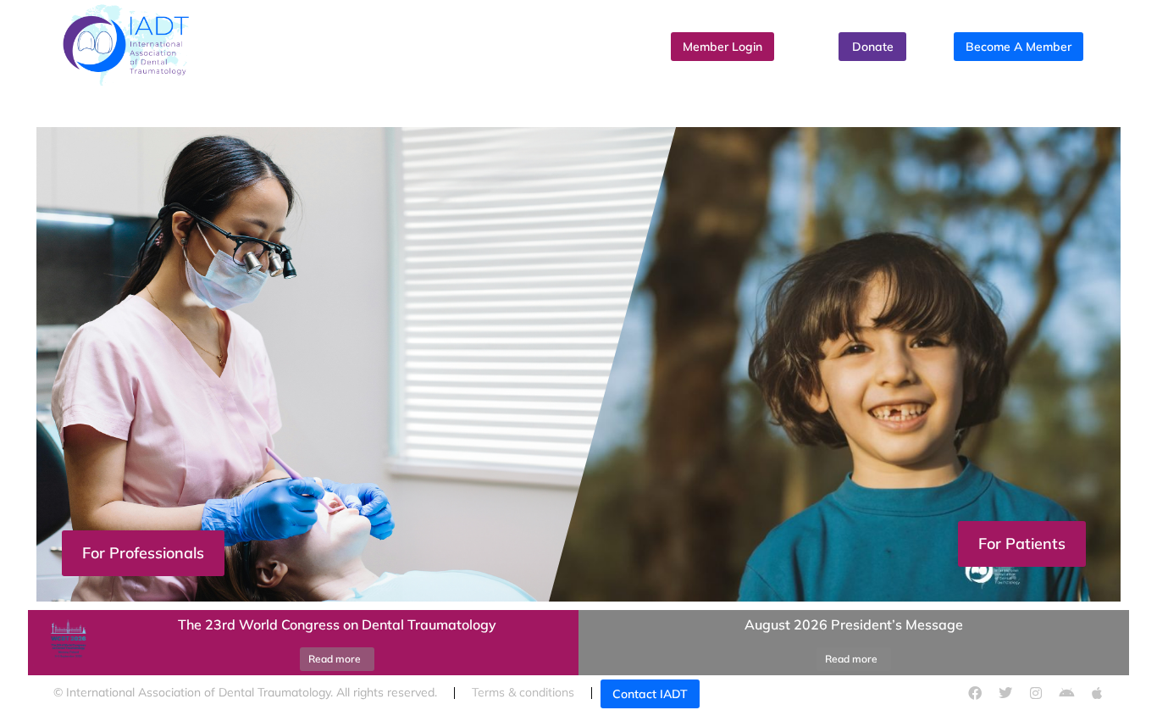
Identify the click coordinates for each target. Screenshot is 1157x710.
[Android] (1066, 693)
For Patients (1022, 543)
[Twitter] (1005, 693)
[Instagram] (1036, 693)
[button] (578, 606)
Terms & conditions (523, 692)
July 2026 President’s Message (967, 624)
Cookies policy (798, 692)
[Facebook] (975, 693)
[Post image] (66, 643)
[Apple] (1097, 693)
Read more (334, 658)
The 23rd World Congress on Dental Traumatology (337, 624)
